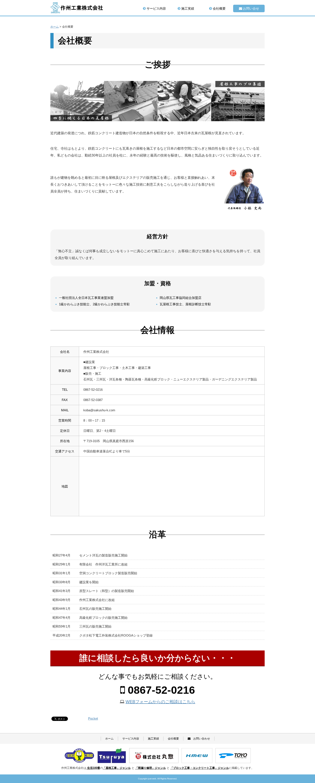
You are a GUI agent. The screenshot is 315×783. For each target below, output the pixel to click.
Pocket (93, 718)
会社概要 (219, 8)
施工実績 (187, 8)
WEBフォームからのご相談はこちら (160, 701)
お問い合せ (250, 8)
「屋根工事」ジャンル (117, 768)
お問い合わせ (200, 738)
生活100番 (93, 768)
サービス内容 (156, 8)
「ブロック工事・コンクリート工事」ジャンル (199, 768)
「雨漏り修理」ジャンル (150, 768)
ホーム (109, 738)
